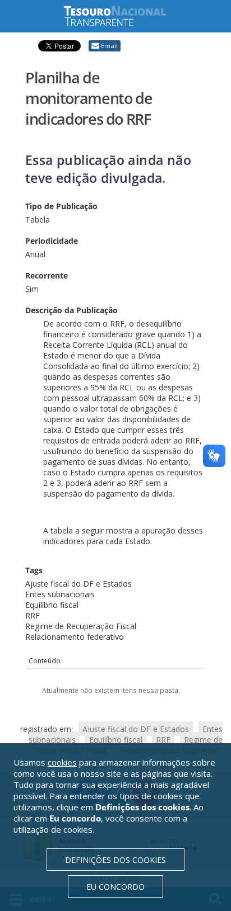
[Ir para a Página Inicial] (124, 16)
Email (109, 45)
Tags (34, 570)
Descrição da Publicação (71, 310)
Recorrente (46, 275)
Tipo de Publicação (61, 206)
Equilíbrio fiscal (115, 739)
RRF (163, 739)
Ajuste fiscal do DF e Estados (135, 729)
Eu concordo (115, 886)
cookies (62, 762)
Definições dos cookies (115, 860)
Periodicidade (51, 240)
